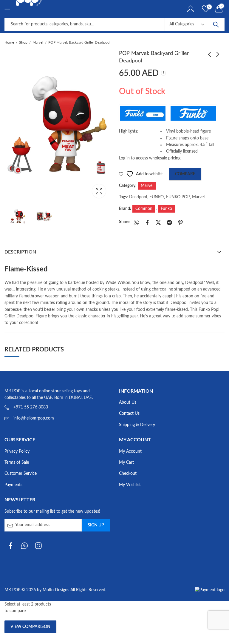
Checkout (128, 473)
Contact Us (129, 413)
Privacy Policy (17, 451)
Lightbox (99, 191)
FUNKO (156, 197)
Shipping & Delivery (137, 425)
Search (216, 24)
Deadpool (138, 197)
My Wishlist (130, 485)
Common (143, 209)
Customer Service (20, 473)
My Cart (126, 462)
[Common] (143, 113)
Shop (23, 42)
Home (9, 42)
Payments (13, 485)
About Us (127, 402)
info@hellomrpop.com (33, 418)
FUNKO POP (178, 197)
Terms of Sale (16, 462)
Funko (166, 209)
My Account (130, 451)
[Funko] (193, 113)
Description (20, 252)
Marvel (38, 42)
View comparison (30, 627)
